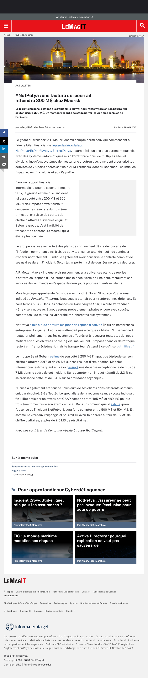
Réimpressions (11, 595)
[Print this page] (4, 157)
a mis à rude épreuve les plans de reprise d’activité (66, 325)
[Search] (142, 26)
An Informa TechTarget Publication (73, 17)
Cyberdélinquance (24, 35)
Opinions (38, 611)
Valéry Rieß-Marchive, (32, 127)
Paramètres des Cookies (37, 664)
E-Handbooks (10, 611)
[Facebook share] (4, 133)
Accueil (7, 35)
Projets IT (71, 611)
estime (55, 356)
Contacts (86, 592)
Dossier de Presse (119, 603)
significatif (126, 346)
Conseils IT (25, 611)
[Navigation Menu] (6, 26)
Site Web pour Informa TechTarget (20, 603)
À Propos (8, 592)
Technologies (60, 603)
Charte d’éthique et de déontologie (33, 592)
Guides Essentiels (54, 611)
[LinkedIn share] (4, 149)
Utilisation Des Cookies (104, 592)
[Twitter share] (4, 141)
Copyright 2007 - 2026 (17, 660)
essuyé (73, 367)
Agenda (73, 603)
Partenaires (45, 603)
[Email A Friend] (4, 165)
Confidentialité (12, 664)
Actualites (23, 85)
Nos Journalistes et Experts (93, 603)
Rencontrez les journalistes (66, 592)
